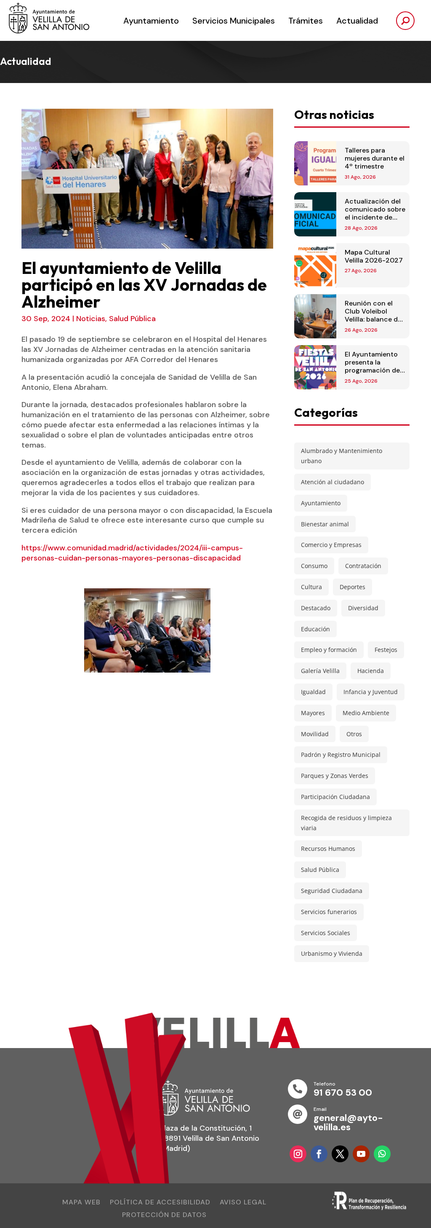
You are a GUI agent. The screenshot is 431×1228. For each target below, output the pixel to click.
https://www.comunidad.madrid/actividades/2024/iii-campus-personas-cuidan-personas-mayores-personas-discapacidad (132, 553)
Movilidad (315, 734)
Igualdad (313, 692)
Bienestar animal (325, 524)
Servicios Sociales (325, 933)
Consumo (314, 566)
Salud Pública (132, 319)
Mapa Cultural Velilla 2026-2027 (374, 256)
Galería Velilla (320, 671)
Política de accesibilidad (160, 1203)
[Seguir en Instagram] (298, 1153)
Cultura (311, 587)
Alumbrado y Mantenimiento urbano (341, 456)
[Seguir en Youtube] (361, 1153)
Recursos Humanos (328, 849)
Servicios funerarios (329, 912)
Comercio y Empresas (331, 545)
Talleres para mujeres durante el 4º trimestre (374, 158)
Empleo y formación (329, 650)
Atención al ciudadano (332, 482)
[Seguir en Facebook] (319, 1153)
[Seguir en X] (340, 1153)
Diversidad (363, 608)
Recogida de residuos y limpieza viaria (346, 823)
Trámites (305, 20)
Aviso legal (243, 1203)
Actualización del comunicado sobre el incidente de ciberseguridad (375, 213)
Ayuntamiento (151, 20)
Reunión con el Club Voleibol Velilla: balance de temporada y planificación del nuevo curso (373, 323)
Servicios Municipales (233, 20)
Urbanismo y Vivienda (331, 953)
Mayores (313, 713)
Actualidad (357, 20)
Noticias (90, 319)
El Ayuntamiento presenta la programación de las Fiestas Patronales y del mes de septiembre (375, 374)
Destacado (315, 608)
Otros (354, 734)
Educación (315, 629)
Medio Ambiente (366, 713)
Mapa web (81, 1203)
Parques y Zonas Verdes (334, 776)
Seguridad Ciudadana (331, 891)
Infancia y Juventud (370, 692)
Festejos (386, 650)
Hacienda (370, 671)
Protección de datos (164, 1215)
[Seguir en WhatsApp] (382, 1153)
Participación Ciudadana (335, 797)
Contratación (363, 566)
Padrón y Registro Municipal (340, 755)
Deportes (352, 587)
